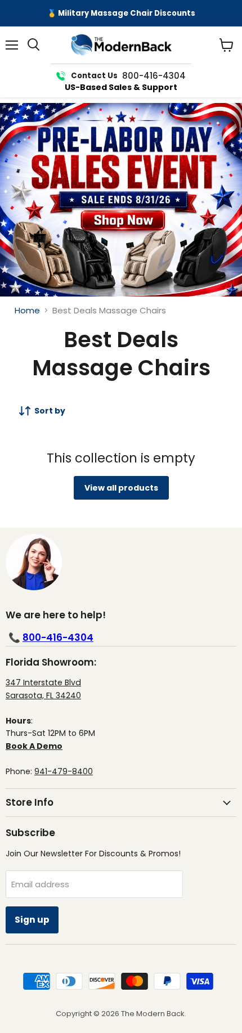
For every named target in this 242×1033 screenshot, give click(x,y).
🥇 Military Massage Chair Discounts (121, 13)
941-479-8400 (63, 771)
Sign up (32, 919)
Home (27, 310)
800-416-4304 (58, 637)
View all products (121, 487)
